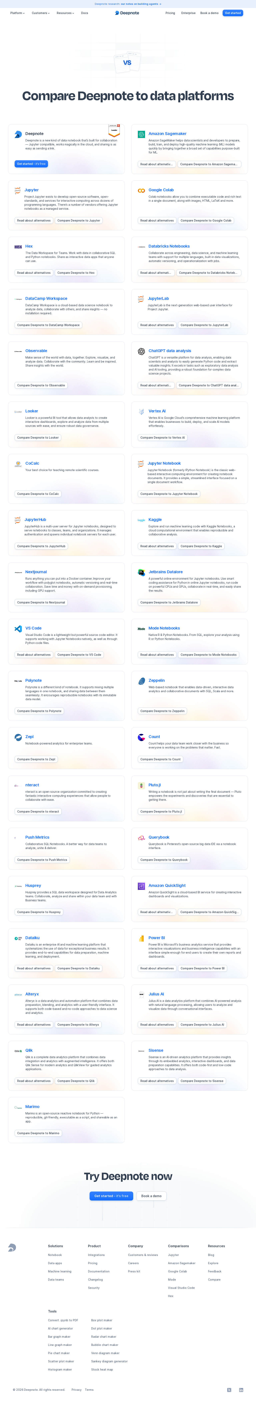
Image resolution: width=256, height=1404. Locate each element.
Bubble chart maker (104, 1345)
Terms (89, 1389)
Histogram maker (60, 1369)
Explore (213, 1263)
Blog (211, 1255)
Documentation (98, 1271)
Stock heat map (102, 1369)
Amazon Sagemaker (181, 1263)
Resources (64, 13)
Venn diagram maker (105, 1353)
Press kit (134, 1271)
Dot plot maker (101, 1328)
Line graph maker (60, 1345)
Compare (214, 1279)
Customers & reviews (143, 1255)
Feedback (214, 1271)
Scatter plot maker (61, 1361)
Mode (172, 1279)
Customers (39, 13)
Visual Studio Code (181, 1287)
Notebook (55, 1255)
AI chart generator (60, 1328)
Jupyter (173, 1255)
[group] (31, 163)
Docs (84, 13)
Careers (133, 1263)
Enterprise (188, 13)
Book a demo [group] (209, 13)
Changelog (95, 1279)
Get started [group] (233, 13)
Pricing (170, 13)
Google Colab (177, 1271)
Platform (16, 13)
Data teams (56, 1279)
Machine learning (59, 1271)
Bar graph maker (59, 1336)
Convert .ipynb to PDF (63, 1320)
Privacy (77, 1389)
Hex (170, 1296)
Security (94, 1287)
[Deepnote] (127, 13)
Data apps (55, 1263)
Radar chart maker (103, 1336)
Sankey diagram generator (109, 1361)
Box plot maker (101, 1320)
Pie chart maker (59, 1353)
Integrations (96, 1255)
